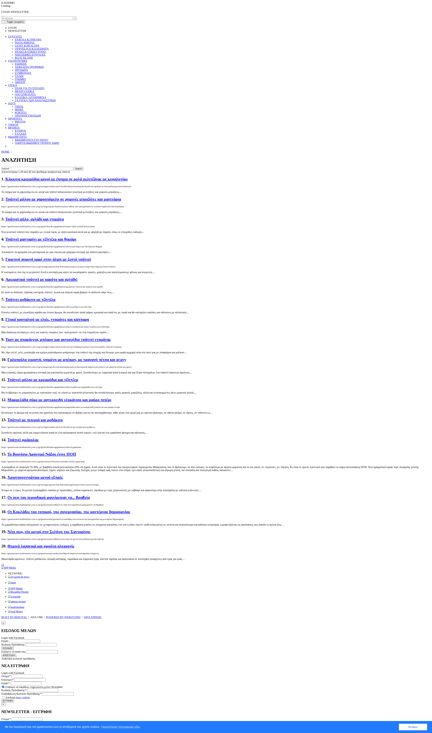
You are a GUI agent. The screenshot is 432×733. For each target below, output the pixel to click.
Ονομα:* (6, 676)
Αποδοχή (17, 697)
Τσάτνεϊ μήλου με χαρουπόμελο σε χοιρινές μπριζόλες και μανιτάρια (63, 199)
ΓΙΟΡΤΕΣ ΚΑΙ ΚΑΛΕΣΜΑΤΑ (32, 48)
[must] (12, 582)
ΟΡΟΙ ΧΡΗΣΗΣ (92, 617)
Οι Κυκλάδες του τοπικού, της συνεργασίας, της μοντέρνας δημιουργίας (68, 512)
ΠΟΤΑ (12, 103)
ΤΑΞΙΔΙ (19, 76)
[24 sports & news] (18, 576)
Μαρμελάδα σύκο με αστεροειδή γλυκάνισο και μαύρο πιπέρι (59, 400)
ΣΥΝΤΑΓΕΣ (15, 36)
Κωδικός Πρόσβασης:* (13, 690)
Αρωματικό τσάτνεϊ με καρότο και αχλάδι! (41, 279)
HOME (5, 151)
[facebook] (1, 15)
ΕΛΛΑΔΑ (20, 133)
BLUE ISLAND (24, 57)
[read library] (15, 611)
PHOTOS (20, 121)
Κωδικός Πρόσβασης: (13, 644)
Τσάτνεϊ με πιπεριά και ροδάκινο (35, 420)
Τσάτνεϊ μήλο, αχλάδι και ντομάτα (34, 219)
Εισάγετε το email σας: (13, 651)
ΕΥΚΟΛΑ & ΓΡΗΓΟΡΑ (28, 39)
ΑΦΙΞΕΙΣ (20, 82)
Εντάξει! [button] (413, 727)
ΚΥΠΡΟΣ (20, 130)
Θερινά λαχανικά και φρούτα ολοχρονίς (40, 546)
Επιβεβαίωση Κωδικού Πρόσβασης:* (21, 693)
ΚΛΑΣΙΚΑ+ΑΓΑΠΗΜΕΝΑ (30, 97)
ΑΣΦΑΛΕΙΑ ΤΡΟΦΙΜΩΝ (29, 67)
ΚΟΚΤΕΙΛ (21, 112)
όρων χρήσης (23, 697)
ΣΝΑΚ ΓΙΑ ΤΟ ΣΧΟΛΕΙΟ (29, 88)
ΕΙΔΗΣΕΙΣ (21, 63)
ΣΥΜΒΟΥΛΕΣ (23, 73)
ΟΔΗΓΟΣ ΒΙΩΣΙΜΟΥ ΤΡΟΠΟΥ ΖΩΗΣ (37, 143)
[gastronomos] (16, 607)
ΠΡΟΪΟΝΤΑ (15, 118)
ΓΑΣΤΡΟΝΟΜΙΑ (17, 60)
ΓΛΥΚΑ (12, 85)
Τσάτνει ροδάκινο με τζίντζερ (30, 299)
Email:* (5, 683)
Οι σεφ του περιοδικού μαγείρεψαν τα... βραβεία (48, 497)
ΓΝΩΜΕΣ (20, 79)
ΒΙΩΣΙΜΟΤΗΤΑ (17, 136)
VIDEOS (13, 124)
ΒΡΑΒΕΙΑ (14, 127)
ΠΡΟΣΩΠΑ (21, 70)
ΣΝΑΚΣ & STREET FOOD (30, 51)
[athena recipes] (17, 601)
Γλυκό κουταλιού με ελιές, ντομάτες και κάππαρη (47, 319)
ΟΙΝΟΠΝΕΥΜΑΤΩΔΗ (28, 115)
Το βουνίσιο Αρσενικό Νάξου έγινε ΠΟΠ (41, 454)
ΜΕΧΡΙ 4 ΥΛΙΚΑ (24, 91)
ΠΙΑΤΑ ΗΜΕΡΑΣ (24, 42)
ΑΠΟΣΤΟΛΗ (9, 655)
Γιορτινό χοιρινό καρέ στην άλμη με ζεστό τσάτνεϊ (48, 259)
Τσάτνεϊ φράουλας (23, 440)
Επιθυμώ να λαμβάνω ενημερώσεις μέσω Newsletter (34, 687)
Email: (4, 641)
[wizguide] (14, 596)
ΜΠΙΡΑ (19, 109)
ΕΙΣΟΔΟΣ (7, 648)
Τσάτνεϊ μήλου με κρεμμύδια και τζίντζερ (42, 379)
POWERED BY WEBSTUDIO (63, 617)
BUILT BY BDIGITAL (14, 617)
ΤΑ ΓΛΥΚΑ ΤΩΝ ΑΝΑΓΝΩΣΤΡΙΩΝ (35, 100)
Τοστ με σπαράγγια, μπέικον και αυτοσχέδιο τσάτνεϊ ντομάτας (58, 339)
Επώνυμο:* (7, 679)
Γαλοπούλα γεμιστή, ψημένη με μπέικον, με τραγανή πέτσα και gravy (66, 359)
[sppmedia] (8, 567)
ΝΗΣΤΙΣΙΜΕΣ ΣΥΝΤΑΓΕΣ (30, 54)
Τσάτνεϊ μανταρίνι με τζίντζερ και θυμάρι (40, 239)
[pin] (4, 15)
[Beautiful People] (18, 591)
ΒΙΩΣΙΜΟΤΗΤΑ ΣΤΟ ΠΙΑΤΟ (31, 139)
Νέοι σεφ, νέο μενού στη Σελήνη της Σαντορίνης (48, 531)
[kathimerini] (15, 588)
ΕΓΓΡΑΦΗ (8, 701)
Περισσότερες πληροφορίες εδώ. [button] (120, 726)
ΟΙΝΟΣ (19, 106)
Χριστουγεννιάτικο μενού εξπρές (35, 477)
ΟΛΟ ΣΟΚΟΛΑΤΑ (25, 94)
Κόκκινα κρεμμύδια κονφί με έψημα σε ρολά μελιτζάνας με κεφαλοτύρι (66, 179)
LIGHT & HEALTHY (27, 45)
